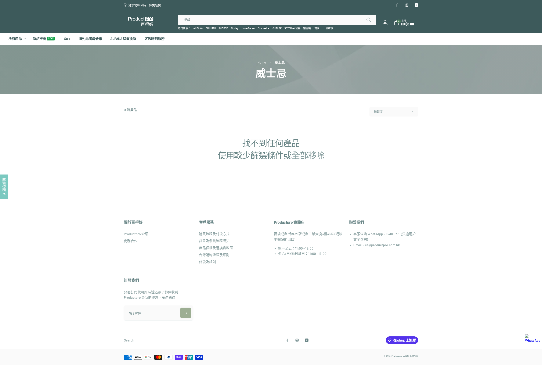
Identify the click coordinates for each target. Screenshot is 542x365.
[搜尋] (369, 20)
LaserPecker (248, 28)
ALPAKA (198, 28)
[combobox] (277, 20)
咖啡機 (329, 28)
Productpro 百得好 (400, 356)
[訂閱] (185, 313)
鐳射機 (307, 28)
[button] (404, 22)
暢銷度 (378, 111)
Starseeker (264, 28)
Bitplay (234, 28)
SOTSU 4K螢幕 (292, 28)
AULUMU (211, 28)
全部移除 (308, 155)
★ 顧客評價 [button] (4, 186)
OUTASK (277, 28)
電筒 (316, 28)
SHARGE (223, 28)
